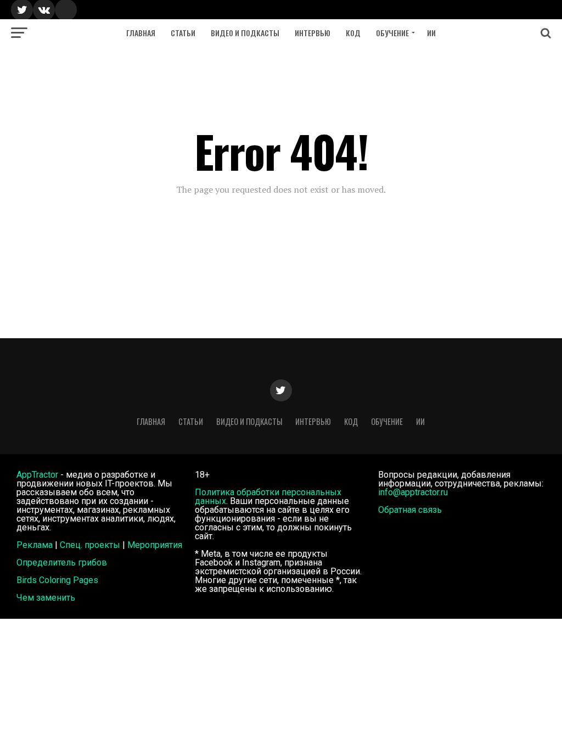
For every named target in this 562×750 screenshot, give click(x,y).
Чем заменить (45, 597)
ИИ (431, 32)
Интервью (312, 32)
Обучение (392, 32)
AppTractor (37, 474)
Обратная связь (410, 510)
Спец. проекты (90, 545)
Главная (140, 32)
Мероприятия (154, 545)
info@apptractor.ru (413, 492)
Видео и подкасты (245, 32)
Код (353, 32)
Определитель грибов (61, 562)
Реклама (34, 545)
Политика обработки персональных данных (268, 496)
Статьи (183, 32)
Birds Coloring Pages (57, 580)
